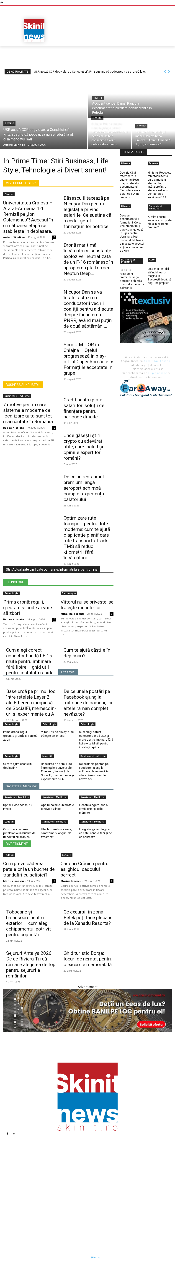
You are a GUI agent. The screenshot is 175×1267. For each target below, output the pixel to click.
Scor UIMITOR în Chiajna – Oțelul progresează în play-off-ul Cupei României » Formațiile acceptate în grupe (88, 359)
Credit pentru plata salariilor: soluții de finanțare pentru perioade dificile (84, 408)
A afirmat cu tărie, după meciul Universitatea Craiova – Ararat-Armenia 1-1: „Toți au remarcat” (69, 1215)
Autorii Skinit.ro (14, 237)
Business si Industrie (17, 396)
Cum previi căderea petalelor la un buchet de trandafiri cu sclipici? (19, 833)
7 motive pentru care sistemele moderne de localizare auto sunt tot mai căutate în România (28, 413)
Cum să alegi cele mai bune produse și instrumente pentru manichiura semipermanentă (119, 1201)
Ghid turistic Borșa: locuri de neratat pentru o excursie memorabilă (88, 958)
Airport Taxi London (157, 361)
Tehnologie (11, 593)
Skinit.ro (95, 1257)
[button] (166, 41)
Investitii (47, 756)
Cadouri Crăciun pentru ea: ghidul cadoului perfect (84, 869)
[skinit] (34, 30)
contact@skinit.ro (23, 1203)
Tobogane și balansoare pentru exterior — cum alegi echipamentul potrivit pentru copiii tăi (28, 923)
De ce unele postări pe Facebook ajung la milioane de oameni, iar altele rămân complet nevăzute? (88, 703)
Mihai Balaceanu (72, 613)
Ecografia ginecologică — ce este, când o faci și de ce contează (96, 833)
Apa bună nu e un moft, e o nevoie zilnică (57, 806)
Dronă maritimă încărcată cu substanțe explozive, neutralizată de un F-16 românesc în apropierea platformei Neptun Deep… (88, 259)
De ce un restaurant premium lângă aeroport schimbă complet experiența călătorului (84, 488)
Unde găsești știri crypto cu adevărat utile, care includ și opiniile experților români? (83, 447)
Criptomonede (157, 373)
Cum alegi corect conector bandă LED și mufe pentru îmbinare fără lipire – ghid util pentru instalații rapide (30, 661)
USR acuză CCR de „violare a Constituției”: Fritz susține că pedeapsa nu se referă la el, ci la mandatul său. (70, 1166)
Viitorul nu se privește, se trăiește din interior (87, 604)
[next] (168, 72)
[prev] (165, 72)
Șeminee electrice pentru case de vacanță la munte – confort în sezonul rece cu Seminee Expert (121, 1215)
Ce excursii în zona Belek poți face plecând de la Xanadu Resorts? (88, 917)
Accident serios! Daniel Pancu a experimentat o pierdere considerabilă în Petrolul (69, 1181)
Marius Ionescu (13, 881)
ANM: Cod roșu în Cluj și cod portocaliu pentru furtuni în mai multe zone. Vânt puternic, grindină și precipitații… (120, 1166)
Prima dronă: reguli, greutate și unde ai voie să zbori (27, 607)
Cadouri (9, 821)
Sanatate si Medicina (17, 797)
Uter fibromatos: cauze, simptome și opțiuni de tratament (56, 833)
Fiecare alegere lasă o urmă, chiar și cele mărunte (93, 808)
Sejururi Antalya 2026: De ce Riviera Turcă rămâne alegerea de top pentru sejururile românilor (30, 964)
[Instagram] (14, 1134)
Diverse (9, 123)
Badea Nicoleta (13, 427)
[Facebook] (7, 1134)
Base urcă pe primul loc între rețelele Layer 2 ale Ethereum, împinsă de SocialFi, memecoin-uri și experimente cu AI (31, 703)
